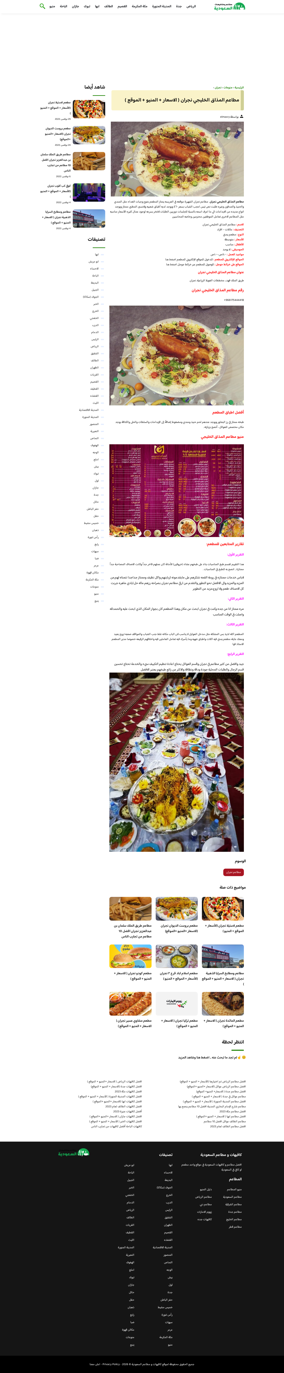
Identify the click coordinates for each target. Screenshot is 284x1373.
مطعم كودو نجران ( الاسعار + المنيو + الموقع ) (133, 976)
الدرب (95, 325)
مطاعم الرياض (203, 1197)
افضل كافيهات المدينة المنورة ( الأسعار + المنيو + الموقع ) (110, 1096)
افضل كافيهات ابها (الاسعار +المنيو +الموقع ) (117, 1101)
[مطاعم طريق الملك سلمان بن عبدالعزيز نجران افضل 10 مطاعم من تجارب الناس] (89, 161)
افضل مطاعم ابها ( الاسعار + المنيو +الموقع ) (221, 1116)
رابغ (97, 544)
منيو (52, 6)
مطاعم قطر (235, 1227)
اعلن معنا (95, 1364)
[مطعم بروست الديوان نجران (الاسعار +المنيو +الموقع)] (89, 135)
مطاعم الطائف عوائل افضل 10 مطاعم (225, 1121)
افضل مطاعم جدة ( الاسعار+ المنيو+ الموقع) (221, 1091)
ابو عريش (94, 261)
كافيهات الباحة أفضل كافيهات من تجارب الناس (116, 1126)
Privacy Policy (111, 1364)
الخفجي (94, 318)
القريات (94, 374)
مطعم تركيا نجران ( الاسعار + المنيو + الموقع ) (179, 1023)
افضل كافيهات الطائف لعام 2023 (123, 1106)
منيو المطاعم (234, 1189)
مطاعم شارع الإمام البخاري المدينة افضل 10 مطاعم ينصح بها (212, 1106)
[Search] (41, 7)
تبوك (87, 6)
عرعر (96, 565)
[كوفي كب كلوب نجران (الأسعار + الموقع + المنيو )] (89, 192)
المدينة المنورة (161, 6)
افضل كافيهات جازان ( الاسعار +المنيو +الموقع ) (116, 1116)
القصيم (122, 6)
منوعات (94, 586)
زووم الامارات (204, 1212)
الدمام (95, 332)
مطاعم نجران (233, 872)
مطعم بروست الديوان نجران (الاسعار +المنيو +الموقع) (179, 928)
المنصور (94, 424)
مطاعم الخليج (234, 1219)
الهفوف (95, 445)
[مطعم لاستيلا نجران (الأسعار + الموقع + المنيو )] (89, 109)
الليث (96, 403)
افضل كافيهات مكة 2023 (128, 1091)
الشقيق (95, 353)
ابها (97, 6)
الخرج (95, 311)
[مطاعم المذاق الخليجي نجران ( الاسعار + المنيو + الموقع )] (176, 159)
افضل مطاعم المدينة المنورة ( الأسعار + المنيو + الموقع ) (214, 1101)
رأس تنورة (93, 537)
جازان (75, 6)
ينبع (97, 601)
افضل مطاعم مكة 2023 (233, 1111)
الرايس (95, 339)
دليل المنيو (206, 1189)
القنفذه (94, 396)
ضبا (97, 558)
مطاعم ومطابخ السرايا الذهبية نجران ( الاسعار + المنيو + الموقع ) (223, 979)
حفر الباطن (93, 509)
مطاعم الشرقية (233, 1204)
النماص (94, 438)
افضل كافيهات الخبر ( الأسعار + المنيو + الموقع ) (115, 1121)
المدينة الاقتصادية (89, 410)
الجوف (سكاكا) (91, 297)
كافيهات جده (205, 1219)
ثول (97, 480)
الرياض (191, 6)
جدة (179, 6)
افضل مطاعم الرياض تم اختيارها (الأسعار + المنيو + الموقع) (213, 1081)
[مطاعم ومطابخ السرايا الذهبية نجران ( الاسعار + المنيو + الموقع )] (89, 218)
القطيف (94, 388)
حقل (96, 516)
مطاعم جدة (235, 1212)
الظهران (94, 367)
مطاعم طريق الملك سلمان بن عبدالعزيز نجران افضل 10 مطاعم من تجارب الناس (133, 931)
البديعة (95, 282)
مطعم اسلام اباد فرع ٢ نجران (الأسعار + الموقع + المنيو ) (179, 976)
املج (96, 459)
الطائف (108, 6)
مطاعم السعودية (232, 1197)
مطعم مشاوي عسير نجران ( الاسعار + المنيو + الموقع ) (134, 1023)
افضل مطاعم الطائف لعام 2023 (228, 1126)
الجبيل (95, 290)
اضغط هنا (170, 259)
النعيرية (94, 431)
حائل (96, 502)
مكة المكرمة (139, 6)
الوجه (96, 452)
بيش (96, 466)
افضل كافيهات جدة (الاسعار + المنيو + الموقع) (116, 1086)
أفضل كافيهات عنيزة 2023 (127, 1111)
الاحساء (94, 268)
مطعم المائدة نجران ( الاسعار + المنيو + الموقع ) (224, 1023)
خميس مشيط (91, 523)
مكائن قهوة (92, 572)
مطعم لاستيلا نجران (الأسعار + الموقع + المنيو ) (224, 928)
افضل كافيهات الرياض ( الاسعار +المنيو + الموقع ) (114, 1081)
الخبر (96, 304)
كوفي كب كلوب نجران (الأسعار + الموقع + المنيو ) (55, 191)
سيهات (95, 551)
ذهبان (95, 530)
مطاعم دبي (206, 1204)
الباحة (63, 6)
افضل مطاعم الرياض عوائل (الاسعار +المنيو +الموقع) (216, 1086)
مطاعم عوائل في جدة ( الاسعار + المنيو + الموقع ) (219, 1096)
